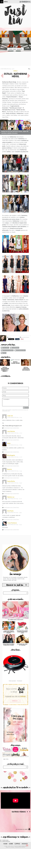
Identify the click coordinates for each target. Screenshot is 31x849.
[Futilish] (6, 749)
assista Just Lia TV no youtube (15, 787)
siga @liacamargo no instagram (15, 836)
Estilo (15, 71)
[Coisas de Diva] (15, 749)
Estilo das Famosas (8, 350)
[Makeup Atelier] (24, 754)
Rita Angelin (11, 455)
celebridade (15, 347)
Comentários (25, 337)
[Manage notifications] (27, 845)
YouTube (20, 1)
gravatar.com (6, 411)
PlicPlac (23, 847)
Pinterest (28, 1)
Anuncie (25, 843)
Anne (8, 443)
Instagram (22, 1)
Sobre (11, 843)
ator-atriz (6, 347)
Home (5, 843)
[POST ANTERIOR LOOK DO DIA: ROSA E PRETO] (2, 76)
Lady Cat (10, 415)
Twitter (26, 1)
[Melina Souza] (6, 754)
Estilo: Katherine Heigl (15, 75)
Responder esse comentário (11, 428)
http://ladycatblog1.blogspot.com (12, 425)
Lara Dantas (11, 431)
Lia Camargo (12, 847)
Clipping (17, 843)
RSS (30, 1)
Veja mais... (6, 759)
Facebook (24, 1)
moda (4, 353)
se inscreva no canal (22, 829)
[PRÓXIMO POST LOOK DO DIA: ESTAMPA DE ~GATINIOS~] (29, 76)
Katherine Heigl (21, 350)
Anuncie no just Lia (14, 585)
